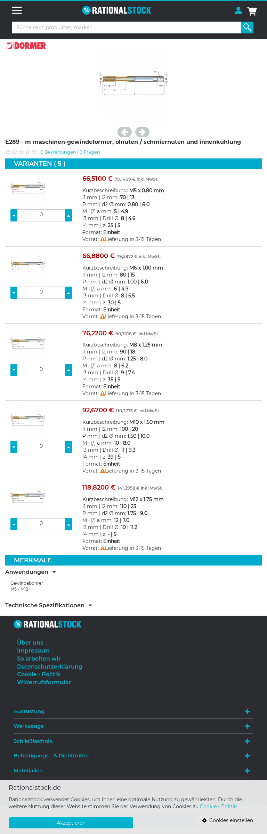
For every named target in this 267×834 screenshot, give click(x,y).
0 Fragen (90, 152)
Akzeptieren (71, 823)
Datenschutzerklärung (49, 666)
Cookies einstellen (230, 820)
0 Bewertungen (58, 152)
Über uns (30, 642)
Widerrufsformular (44, 682)
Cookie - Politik (218, 806)
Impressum (33, 650)
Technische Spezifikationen (47, 605)
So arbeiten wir (39, 658)
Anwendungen (28, 572)
